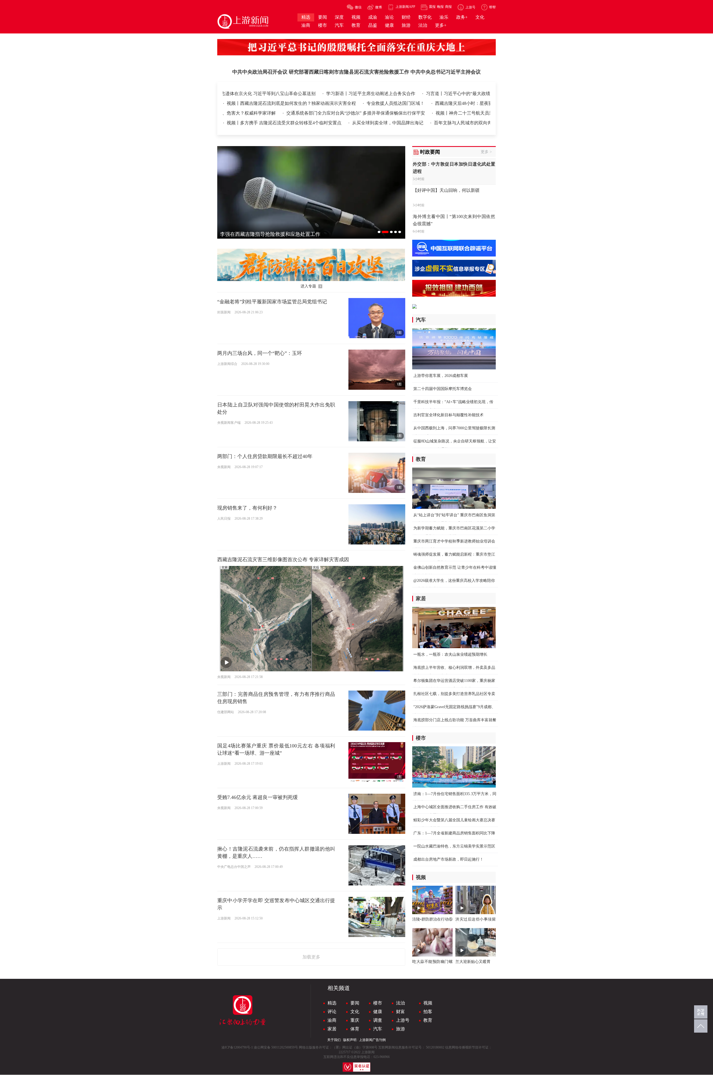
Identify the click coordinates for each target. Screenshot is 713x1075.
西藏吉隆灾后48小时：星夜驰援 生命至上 (413, 103)
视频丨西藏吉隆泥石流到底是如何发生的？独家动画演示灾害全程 (229, 103)
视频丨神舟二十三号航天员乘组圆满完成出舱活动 (438, 113)
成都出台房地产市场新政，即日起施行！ (448, 859)
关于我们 (334, 1040)
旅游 (400, 1028)
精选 (332, 1003)
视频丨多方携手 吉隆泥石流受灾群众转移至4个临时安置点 (276, 122)
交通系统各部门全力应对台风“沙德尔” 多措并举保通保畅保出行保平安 (310, 113)
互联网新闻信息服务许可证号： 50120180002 (411, 1047)
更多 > (486, 152)
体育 (354, 1028)
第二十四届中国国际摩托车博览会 (442, 389)
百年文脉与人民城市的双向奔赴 (456, 122)
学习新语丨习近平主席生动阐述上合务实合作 (366, 93)
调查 (377, 1020)
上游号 (402, 1020)
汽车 (377, 1028)
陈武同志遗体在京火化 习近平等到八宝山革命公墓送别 (257, 93)
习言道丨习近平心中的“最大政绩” (454, 93)
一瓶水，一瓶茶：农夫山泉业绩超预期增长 (450, 654)
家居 (332, 1028)
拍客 (427, 1011)
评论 (332, 1011)
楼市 (377, 1003)
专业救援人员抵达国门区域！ (333, 103)
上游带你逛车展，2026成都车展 (440, 376)
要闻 (354, 1003)
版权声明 (349, 1040)
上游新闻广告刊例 (372, 1040)
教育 (427, 1020)
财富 (400, 1011)
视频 (427, 1003)
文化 (354, 1011)
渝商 (332, 1020)
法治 (400, 1003)
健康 (377, 1011)
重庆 (354, 1020)
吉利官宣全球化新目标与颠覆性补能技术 (448, 415)
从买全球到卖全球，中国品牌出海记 (379, 122)
